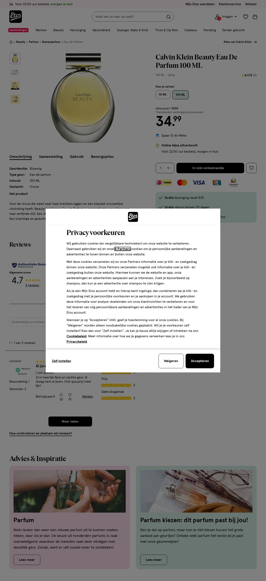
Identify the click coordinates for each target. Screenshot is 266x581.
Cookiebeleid (76, 336)
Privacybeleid (76, 341)
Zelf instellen (61, 361)
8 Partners (123, 249)
